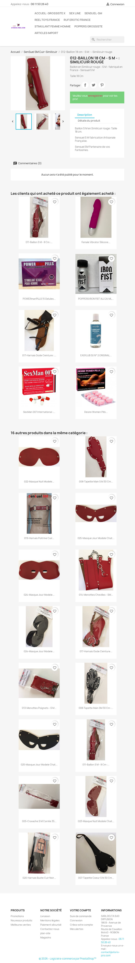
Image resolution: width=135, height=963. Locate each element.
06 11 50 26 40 (39, 4)
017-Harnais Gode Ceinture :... (39, 355)
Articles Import (46, 33)
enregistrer (95, 95)
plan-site (45, 933)
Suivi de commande (81, 916)
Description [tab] (84, 114)
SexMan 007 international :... (39, 411)
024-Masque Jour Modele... (39, 594)
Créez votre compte (81, 924)
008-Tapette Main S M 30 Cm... (96, 481)
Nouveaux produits (21, 920)
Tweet (93, 85)
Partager (85, 85)
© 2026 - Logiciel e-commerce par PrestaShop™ (67, 958)
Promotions (17, 916)
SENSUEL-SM (93, 13)
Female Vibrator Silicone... (95, 242)
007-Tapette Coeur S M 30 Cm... (96, 877)
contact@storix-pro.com (110, 954)
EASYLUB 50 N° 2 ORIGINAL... (96, 355)
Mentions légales (50, 920)
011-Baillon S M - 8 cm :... (39, 242)
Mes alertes (76, 929)
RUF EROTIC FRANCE (77, 20)
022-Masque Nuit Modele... (39, 481)
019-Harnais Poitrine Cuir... (39, 538)
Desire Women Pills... (96, 411)
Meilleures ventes (21, 924)
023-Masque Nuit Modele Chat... (96, 821)
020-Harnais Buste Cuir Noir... (39, 877)
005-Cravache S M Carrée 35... (39, 821)
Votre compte (80, 910)
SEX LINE (75, 13)
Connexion (76, 920)
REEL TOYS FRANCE (47, 20)
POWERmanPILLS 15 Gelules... (39, 298)
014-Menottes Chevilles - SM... (96, 594)
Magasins (45, 937)
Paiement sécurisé (50, 924)
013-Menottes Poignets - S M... (39, 707)
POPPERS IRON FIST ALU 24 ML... (96, 298)
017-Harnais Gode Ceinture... (96, 651)
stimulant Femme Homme (53, 26)
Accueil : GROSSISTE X (50, 13)
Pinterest (102, 85)
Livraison (45, 916)
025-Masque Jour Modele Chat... (96, 538)
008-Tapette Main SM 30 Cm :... (96, 707)
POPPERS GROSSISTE (88, 26)
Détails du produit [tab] (89, 120)
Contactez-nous (49, 929)
